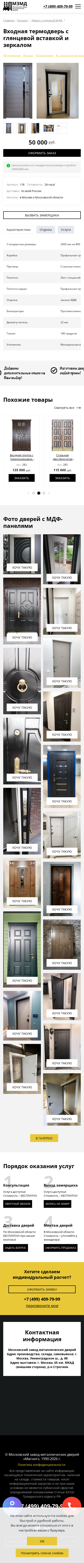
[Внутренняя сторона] (58, 91)
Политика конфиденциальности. (42, 1465)
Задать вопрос (15, 1248)
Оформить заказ (42, 153)
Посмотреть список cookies (42, 1553)
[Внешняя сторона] (17, 91)
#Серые (28, 55)
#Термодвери (44, 55)
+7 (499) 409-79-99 (58, 6)
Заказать (21, 478)
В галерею (44, 1138)
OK (42, 1541)
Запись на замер (57, 1204)
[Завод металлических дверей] (15, 6)
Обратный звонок (17, 1204)
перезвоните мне (42, 1305)
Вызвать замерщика (42, 215)
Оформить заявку (42, 1289)
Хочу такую (22, 567)
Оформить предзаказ (60, 1248)
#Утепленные (12, 55)
